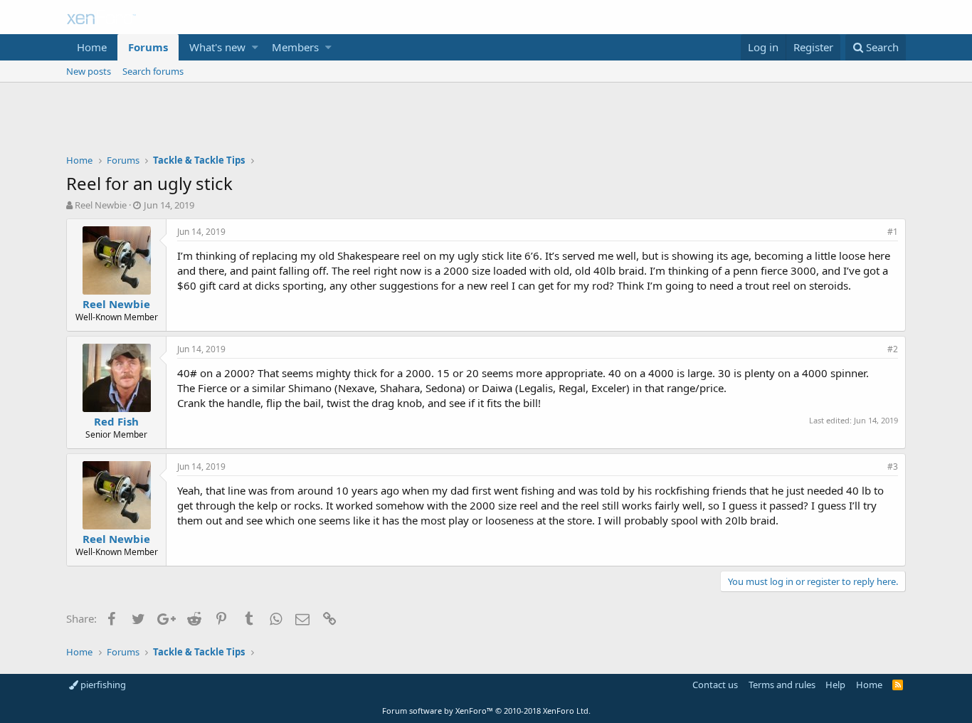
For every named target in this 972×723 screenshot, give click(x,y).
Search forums (153, 71)
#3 (892, 466)
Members (295, 47)
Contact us (715, 684)
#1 (892, 232)
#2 (892, 349)
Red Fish (116, 421)
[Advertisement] (486, 122)
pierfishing (102, 684)
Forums (148, 47)
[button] (255, 47)
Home (92, 47)
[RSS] (897, 684)
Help (835, 684)
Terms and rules (782, 684)
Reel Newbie (101, 205)
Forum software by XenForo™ (486, 710)
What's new (217, 47)
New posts (88, 71)
